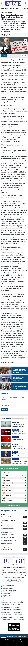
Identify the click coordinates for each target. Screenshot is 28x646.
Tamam (19, 644)
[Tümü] (26, 418)
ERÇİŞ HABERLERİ (18, 612)
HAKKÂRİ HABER (6, 604)
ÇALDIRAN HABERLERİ (7, 617)
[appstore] (14, 625)
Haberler (3, 12)
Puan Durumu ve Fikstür (8, 591)
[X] (11, 580)
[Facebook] (8, 580)
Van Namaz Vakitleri (8, 588)
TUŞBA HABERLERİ (19, 611)
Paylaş (4, 55)
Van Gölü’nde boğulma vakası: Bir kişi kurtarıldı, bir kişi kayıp (18, 433)
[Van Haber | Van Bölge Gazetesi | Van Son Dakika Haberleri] (13, 3)
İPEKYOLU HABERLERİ (7, 611)
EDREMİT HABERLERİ (7, 612)
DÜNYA (12, 8)
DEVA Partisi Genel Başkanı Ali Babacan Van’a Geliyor (19, 455)
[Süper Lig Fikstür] (26, 510)
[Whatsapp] (19, 580)
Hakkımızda (5, 602)
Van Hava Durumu (7, 587)
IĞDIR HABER (14, 606)
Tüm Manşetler (6, 593)
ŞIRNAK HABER (5, 609)
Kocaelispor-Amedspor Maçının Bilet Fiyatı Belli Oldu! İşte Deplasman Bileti (18, 447)
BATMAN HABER (17, 604)
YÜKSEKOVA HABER (16, 609)
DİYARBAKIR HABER (7, 607)
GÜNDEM (25, 8)
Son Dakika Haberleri (8, 595)
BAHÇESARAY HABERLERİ (8, 616)
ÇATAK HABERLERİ (19, 617)
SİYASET (18, 8)
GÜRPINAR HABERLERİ (18, 619)
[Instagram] (14, 580)
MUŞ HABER (17, 607)
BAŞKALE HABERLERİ (7, 614)
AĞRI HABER (21, 602)
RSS (4, 638)
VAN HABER (4, 8)
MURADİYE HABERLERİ (7, 621)
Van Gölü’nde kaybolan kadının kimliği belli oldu (18, 425)
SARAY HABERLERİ (19, 621)
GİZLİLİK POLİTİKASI (12, 601)
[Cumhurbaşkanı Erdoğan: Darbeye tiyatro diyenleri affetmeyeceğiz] (14, 45)
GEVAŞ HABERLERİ (6, 619)
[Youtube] (16, 580)
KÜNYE (4, 601)
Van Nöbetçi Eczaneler (8, 585)
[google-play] (14, 629)
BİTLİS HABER (5, 606)
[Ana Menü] (1, 3)
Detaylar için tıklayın (14, 505)
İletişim (21, 601)
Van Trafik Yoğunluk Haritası (9, 590)
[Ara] (25, 3)
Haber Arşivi (6, 596)
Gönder (4, 409)
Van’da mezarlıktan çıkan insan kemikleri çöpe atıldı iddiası (19, 462)
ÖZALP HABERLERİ (18, 614)
